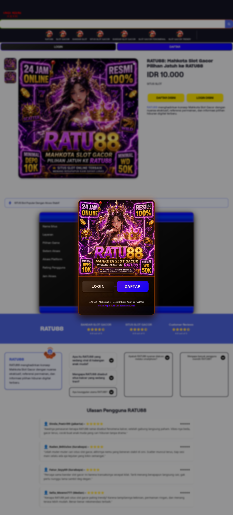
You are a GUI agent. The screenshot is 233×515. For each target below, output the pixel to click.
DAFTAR (133, 286)
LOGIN (98, 286)
